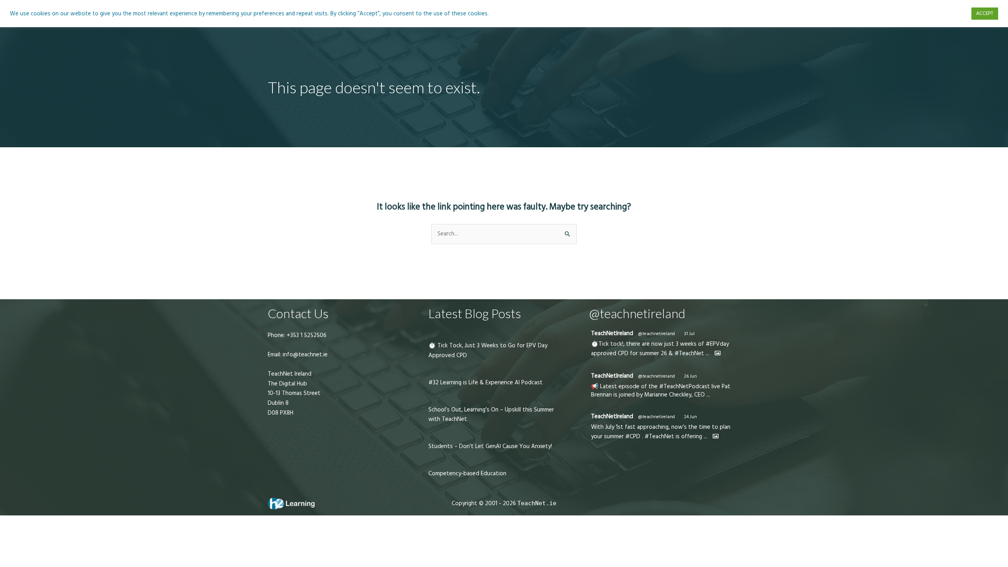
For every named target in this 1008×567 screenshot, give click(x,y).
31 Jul (689, 333)
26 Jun (690, 376)
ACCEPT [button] (984, 13)
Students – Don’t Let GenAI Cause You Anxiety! (490, 446)
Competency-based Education (467, 473)
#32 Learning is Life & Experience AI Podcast (485, 382)
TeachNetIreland (612, 333)
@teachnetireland (656, 333)
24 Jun (690, 416)
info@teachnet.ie (304, 354)
